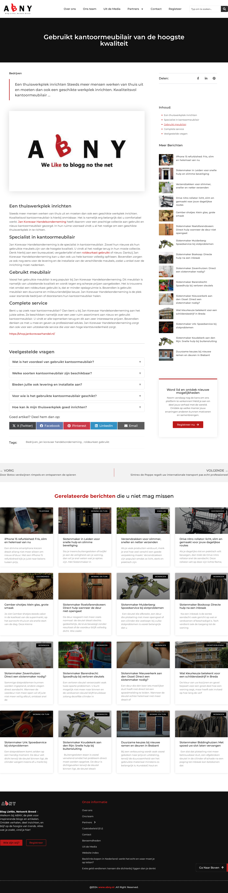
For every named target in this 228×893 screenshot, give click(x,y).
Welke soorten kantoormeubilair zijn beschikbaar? (76, 373)
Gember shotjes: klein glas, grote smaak (26, 606)
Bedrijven (15, 73)
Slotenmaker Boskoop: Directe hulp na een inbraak (200, 606)
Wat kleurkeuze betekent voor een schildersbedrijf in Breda (200, 675)
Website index (90, 852)
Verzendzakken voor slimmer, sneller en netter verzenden (141, 540)
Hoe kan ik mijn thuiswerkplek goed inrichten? (76, 407)
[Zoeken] (224, 9)
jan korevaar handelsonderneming (60, 442)
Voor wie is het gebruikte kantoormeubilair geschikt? (76, 396)
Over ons (70, 9)
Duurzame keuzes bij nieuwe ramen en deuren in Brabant (140, 744)
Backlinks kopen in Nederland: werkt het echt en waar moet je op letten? (118, 860)
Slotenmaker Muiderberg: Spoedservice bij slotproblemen (142, 606)
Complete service (174, 129)
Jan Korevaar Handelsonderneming (42, 221)
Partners (133, 9)
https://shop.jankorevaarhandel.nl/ (32, 333)
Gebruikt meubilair (175, 124)
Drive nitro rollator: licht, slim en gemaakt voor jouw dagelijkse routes (195, 201)
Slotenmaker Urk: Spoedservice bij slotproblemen (25, 744)
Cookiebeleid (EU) (92, 828)
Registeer (175, 9)
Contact (156, 9)
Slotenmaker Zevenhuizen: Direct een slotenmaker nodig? (25, 675)
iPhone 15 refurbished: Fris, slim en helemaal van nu (25, 540)
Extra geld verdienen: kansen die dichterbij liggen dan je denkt (119, 868)
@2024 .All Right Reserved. (114, 887)
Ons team (89, 9)
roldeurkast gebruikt (96, 252)
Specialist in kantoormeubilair (181, 119)
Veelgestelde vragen (176, 133)
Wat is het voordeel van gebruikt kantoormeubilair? (76, 362)
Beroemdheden (91, 840)
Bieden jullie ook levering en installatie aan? (76, 384)
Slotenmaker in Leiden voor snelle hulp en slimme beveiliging (81, 542)
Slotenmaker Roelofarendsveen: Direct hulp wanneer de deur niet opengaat (196, 229)
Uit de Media (111, 9)
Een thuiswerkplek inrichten (180, 115)
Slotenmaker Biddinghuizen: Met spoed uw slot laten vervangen (202, 744)
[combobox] (205, 9)
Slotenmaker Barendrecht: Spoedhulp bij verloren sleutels (83, 675)
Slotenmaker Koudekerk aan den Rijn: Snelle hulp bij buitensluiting (82, 745)
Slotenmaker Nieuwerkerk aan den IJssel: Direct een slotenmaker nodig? (194, 299)
